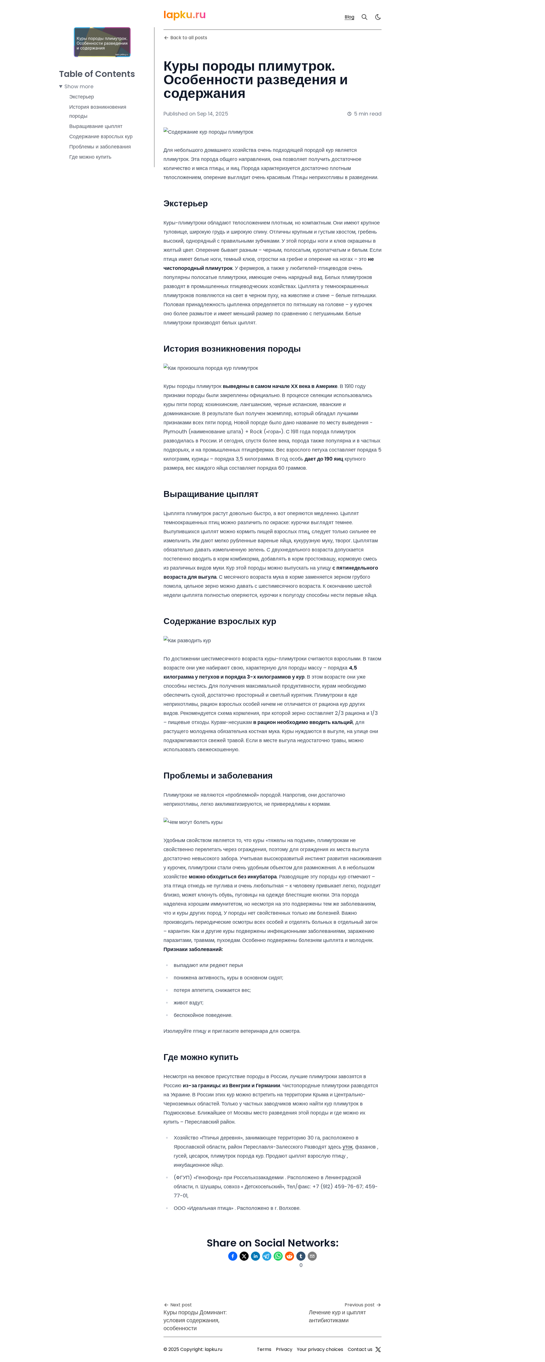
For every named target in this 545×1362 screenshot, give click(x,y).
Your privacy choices (320, 1349)
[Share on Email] (312, 1256)
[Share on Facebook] (232, 1256)
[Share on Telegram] (266, 1256)
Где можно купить (90, 156)
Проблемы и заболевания (100, 146)
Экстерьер (81, 96)
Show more (78, 86)
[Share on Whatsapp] (278, 1256)
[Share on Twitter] (244, 1256)
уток (348, 1146)
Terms (264, 1349)
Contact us (360, 1349)
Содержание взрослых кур (101, 136)
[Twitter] (378, 1349)
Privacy (284, 1349)
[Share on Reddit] (289, 1256)
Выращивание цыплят (95, 126)
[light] (378, 17)
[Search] (364, 17)
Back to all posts (188, 37)
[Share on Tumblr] (300, 1256)
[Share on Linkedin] (255, 1256)
